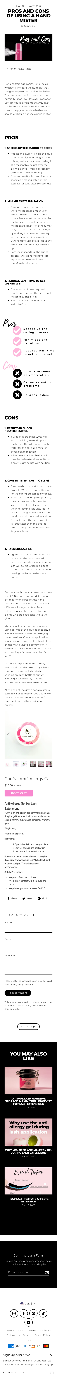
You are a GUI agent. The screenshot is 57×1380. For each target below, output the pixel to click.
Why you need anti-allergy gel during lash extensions (28, 1151)
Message (10, 955)
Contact (21, 1330)
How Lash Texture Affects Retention (28, 1200)
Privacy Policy (23, 1005)
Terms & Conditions (40, 1330)
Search (10, 1330)
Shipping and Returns (19, 1335)
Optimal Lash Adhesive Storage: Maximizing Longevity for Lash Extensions (28, 1101)
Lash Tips (21, 6)
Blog (28, 1340)
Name (8, 922)
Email (8, 939)
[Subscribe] (46, 1272)
